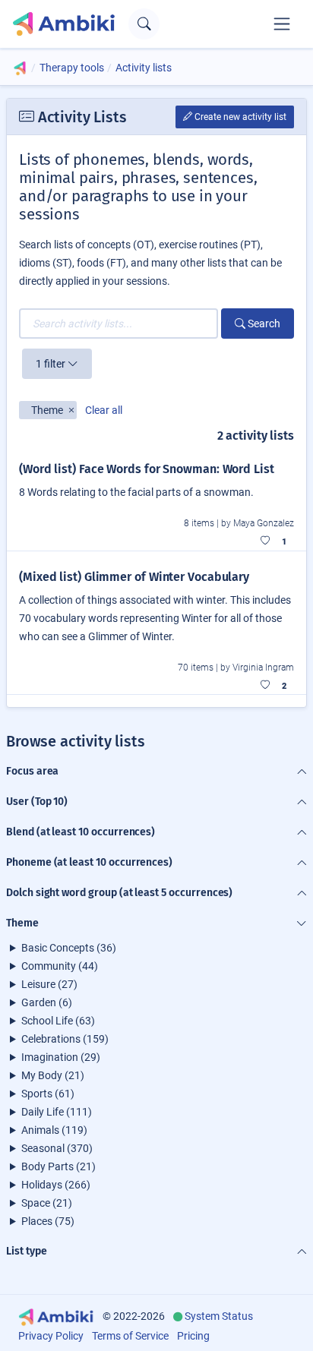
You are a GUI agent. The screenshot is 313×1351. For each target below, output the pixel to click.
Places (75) (47, 1221)
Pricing (193, 1336)
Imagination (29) (60, 1057)
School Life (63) (58, 1021)
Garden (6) (46, 1002)
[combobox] (118, 323)
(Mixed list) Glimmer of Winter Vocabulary (134, 577)
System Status (219, 1316)
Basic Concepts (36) (68, 948)
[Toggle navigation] (282, 23)
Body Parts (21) (58, 1166)
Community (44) (59, 966)
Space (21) (46, 1203)
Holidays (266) (55, 1185)
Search (262, 323)
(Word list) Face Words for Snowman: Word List (146, 469)
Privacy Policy (51, 1336)
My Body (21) (52, 1075)
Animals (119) (54, 1130)
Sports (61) (47, 1093)
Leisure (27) (49, 984)
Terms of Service (130, 1336)
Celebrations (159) (65, 1039)
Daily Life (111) (56, 1112)
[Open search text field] (144, 23)
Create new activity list (239, 117)
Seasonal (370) (57, 1148)
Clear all (103, 410)
